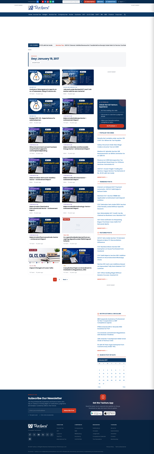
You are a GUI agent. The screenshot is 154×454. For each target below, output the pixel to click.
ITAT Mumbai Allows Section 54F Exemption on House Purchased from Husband (110, 249)
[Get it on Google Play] (97, 413)
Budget (45, 14)
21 (119, 377)
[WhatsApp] (50, 2)
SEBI (105, 14)
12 (111, 373)
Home (30, 14)
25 (107, 380)
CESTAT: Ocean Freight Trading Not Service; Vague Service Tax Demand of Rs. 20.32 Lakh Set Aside (111, 171)
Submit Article (115, 431)
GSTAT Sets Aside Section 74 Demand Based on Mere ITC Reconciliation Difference (111, 240)
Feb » (124, 387)
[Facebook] (38, 2)
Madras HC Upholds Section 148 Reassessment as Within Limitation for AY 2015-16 (111, 153)
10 (103, 373)
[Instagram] (48, 2)
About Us (113, 428)
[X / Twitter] (40, 2)
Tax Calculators (97, 439)
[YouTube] (43, 2)
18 (107, 377)
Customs (78, 14)
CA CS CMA (90, 14)
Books (101, 1)
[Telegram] (53, 2)
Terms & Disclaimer (120, 447)
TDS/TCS (59, 436)
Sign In (121, 1)
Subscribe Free (69, 410)
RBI (102, 14)
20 (115, 377)
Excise (71, 14)
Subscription (90, 1)
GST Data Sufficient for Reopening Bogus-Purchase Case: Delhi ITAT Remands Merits (109, 222)
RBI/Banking (78, 434)
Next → (65, 279)
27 (115, 380)
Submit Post (111, 1)
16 (99, 377)
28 (120, 380)
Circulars (95, 431)
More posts (101, 177)
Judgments (96, 434)
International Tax (61, 439)
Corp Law (118, 14)
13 (115, 373)
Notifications (96, 428)
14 (119, 373)
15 (124, 373)
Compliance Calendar (99, 436)
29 (124, 380)
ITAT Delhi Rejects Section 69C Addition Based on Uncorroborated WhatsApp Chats (111, 258)
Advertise (113, 434)
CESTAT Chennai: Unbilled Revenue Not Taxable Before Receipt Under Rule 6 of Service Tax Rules (77, 45)
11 (107, 373)
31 (103, 384)
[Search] (81, 1)
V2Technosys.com (61, 447)
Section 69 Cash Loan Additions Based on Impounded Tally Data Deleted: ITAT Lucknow (111, 266)
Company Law (62, 14)
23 (99, 380)
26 (111, 380)
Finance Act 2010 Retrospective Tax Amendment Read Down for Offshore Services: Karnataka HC (110, 162)
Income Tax (37, 14)
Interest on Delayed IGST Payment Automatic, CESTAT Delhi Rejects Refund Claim (109, 189)
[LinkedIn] (45, 2)
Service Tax (53, 14)
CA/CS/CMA (78, 439)
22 (124, 377)
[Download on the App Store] (110, 413)
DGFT (97, 14)
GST (83, 14)
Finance (111, 14)
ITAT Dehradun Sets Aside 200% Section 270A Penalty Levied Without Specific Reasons (111, 207)
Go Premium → (112, 126)
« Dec (99, 387)
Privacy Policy (110, 447)
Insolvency (78, 436)
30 (99, 384)
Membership (114, 439)
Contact (113, 436)
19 (111, 377)
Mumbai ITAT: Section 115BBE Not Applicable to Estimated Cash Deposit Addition (111, 198)
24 (103, 380)
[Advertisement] (18, 32)
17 (103, 377)
